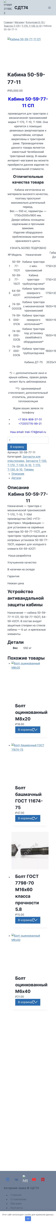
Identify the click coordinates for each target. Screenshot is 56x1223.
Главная (16, 1195)
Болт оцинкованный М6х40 (31, 984)
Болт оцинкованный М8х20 (31, 712)
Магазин (16, 1203)
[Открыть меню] (49, 7)
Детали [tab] (16, 478)
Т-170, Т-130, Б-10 (19, 465)
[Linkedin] (7, 1179)
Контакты (17, 1207)
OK (28, 1218)
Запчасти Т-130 (36, 460)
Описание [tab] (18, 473)
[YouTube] (34, 1179)
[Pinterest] (43, 1179)
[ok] (25, 1179)
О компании (18, 1199)
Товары (29, 469)
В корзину (17, 446)
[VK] (16, 1179)
